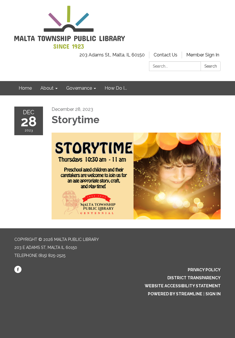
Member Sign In (202, 55)
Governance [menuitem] (79, 88)
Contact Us (165, 55)
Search (210, 66)
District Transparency (194, 278)
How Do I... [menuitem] (116, 88)
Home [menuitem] (25, 88)
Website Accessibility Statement (183, 286)
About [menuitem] (47, 88)
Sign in (213, 294)
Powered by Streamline (175, 294)
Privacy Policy (204, 270)
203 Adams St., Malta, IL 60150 (112, 55)
